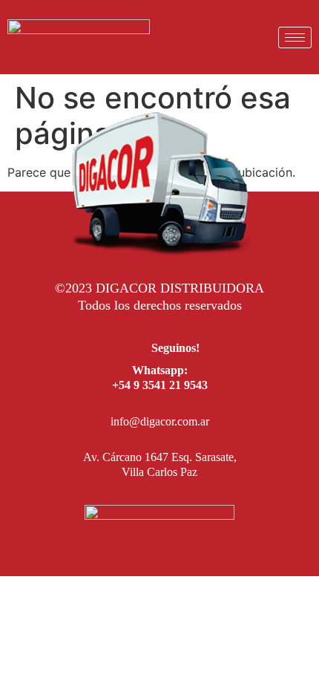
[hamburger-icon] (295, 37)
